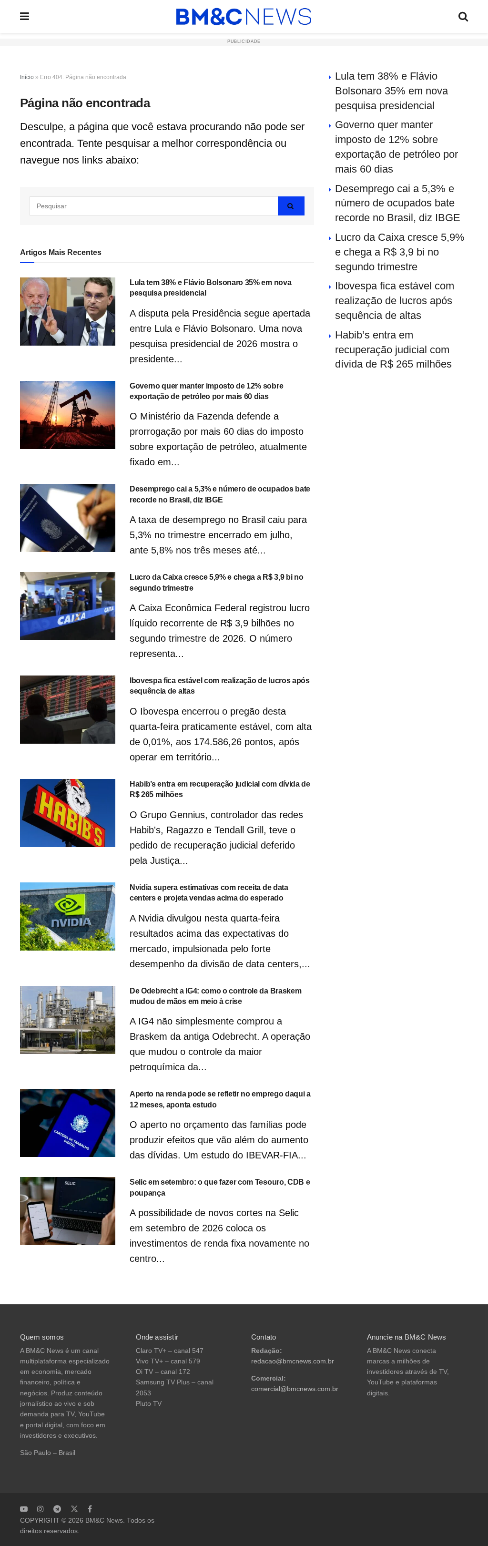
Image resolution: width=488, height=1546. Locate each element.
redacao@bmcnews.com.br (292, 1361)
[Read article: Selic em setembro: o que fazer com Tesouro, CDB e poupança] (67, 1211)
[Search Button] (463, 16)
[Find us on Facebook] (90, 1509)
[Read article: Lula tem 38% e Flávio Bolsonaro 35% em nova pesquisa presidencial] (67, 311)
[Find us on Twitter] (74, 1509)
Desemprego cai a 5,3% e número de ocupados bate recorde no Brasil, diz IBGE (397, 203)
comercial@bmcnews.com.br (294, 1388)
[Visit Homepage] (244, 16)
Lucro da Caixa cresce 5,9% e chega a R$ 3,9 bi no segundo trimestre (400, 252)
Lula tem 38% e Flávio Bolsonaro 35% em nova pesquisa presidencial (391, 91)
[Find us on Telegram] (57, 1509)
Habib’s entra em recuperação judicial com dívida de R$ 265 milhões (393, 349)
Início (27, 77)
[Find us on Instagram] (40, 1509)
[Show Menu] (24, 16)
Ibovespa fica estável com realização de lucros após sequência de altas (394, 300)
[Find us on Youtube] (24, 1509)
